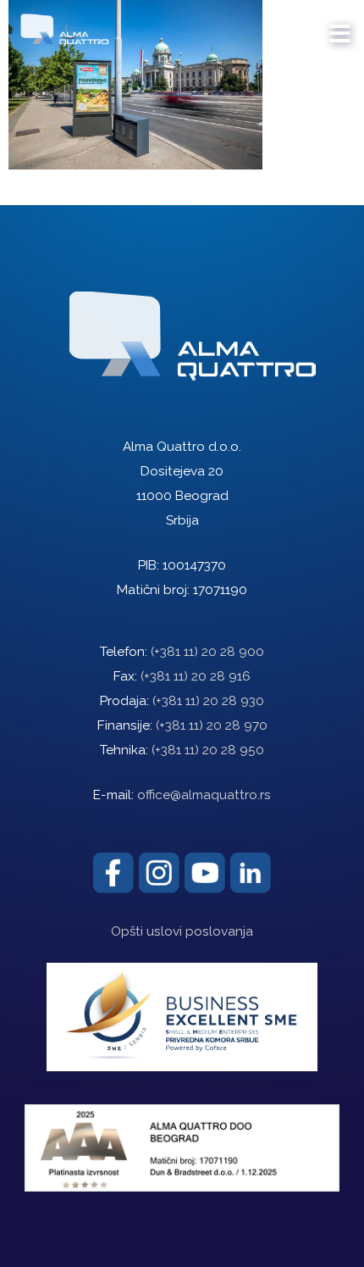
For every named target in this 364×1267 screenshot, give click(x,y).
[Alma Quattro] (61, 25)
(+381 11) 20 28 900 (207, 651)
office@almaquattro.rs (204, 795)
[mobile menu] (340, 25)
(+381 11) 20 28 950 (208, 750)
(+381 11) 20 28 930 (208, 701)
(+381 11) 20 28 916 (196, 676)
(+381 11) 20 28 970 (211, 725)
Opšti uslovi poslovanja (182, 931)
